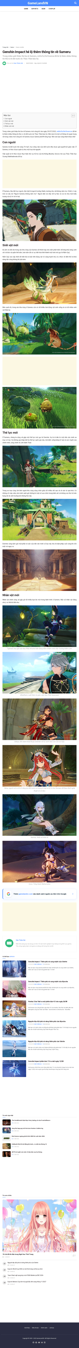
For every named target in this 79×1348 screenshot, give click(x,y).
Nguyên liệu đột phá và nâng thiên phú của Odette (46, 1041)
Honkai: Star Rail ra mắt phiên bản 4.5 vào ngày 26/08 (47, 1001)
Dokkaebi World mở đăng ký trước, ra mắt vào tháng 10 (29, 1144)
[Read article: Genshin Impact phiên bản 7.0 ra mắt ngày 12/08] (14, 1068)
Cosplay (52, 9)
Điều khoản (35, 1328)
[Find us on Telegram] (36, 1342)
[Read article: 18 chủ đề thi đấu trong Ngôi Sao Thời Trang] (39, 1225)
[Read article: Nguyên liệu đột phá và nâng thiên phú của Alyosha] (14, 1028)
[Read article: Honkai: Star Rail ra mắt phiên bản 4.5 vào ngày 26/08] (14, 1008)
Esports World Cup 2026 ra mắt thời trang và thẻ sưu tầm (25, 1269)
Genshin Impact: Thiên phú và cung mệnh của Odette (47, 962)
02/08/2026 (47, 1064)
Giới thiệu (27, 1328)
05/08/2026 (47, 1024)
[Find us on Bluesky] (42, 1342)
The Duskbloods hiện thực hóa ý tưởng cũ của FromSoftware (31, 1120)
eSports (34, 9)
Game (26, 9)
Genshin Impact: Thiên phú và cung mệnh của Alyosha (48, 981)
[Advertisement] (39, 28)
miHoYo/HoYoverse (64, 131)
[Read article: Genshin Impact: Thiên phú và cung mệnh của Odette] (14, 969)
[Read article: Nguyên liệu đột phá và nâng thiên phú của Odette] (14, 1048)
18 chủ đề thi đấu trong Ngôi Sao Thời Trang (17, 1254)
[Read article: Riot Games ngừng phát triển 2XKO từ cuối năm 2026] (6, 1138)
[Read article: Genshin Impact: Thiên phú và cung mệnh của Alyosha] (14, 988)
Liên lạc (51, 1328)
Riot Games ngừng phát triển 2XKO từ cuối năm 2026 (28, 1136)
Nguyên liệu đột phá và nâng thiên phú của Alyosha (46, 1021)
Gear (43, 9)
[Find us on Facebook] (33, 1342)
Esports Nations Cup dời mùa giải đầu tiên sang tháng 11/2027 (27, 1281)
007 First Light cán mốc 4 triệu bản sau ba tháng (27, 1152)
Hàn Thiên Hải (18, 63)
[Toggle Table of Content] (72, 115)
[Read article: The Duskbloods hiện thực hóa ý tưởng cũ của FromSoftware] (6, 1122)
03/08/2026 (47, 1044)
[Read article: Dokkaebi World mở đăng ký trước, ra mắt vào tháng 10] (6, 1146)
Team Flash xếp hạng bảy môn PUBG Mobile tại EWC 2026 (25, 1275)
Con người (8, 119)
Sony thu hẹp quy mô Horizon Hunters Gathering (27, 1128)
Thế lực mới (9, 124)
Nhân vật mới (9, 126)
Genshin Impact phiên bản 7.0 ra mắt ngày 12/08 (45, 1061)
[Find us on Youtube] (39, 1342)
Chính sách (44, 1328)
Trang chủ (5, 47)
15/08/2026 (47, 964)
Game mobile (20, 47)
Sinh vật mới (9, 121)
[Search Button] (75, 3)
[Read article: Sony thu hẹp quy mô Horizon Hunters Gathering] (6, 1130)
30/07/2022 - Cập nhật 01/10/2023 (36, 63)
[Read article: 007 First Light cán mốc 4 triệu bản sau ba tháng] (6, 1154)
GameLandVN (38, 3)
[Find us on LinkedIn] (44, 1342)
